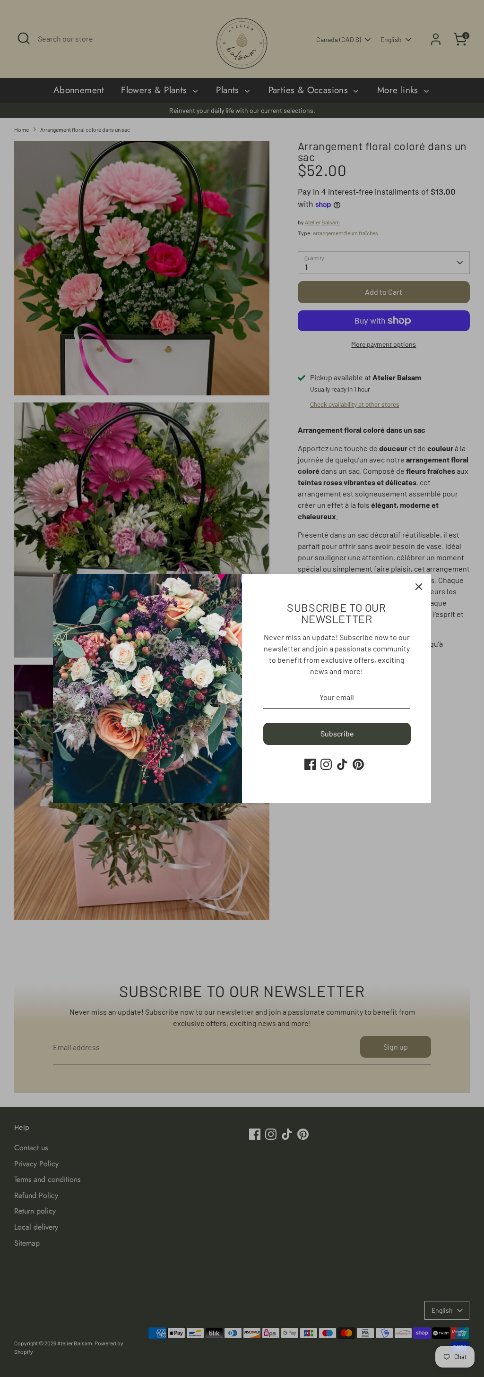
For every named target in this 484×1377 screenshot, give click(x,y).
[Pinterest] (358, 764)
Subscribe (337, 733)
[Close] (418, 586)
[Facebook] (310, 764)
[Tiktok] (342, 764)
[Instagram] (326, 764)
